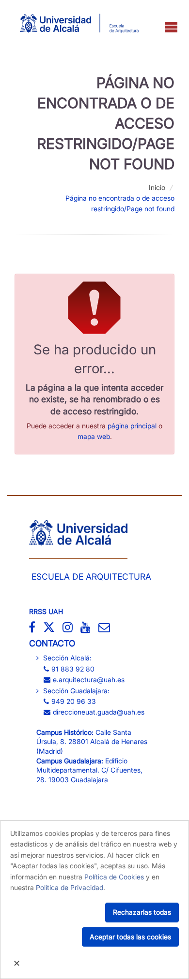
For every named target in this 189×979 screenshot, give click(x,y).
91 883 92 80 (72, 669)
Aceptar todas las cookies (130, 937)
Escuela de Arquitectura (91, 576)
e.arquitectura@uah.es (89, 679)
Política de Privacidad (69, 887)
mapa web (94, 436)
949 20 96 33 (73, 701)
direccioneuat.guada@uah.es (98, 712)
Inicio (157, 187)
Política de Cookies (114, 877)
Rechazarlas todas (142, 912)
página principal (132, 426)
